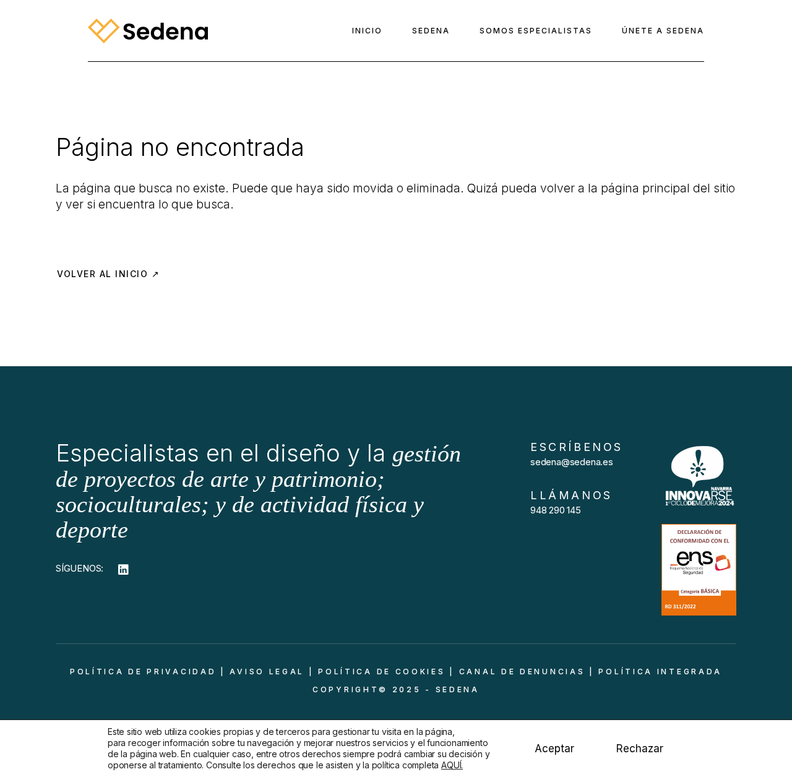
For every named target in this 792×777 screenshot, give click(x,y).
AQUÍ (451, 765)
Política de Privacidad (143, 671)
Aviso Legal (267, 671)
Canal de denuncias (522, 671)
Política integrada (660, 671)
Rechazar (639, 748)
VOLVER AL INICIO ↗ (108, 273)
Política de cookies (381, 671)
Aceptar (554, 748)
